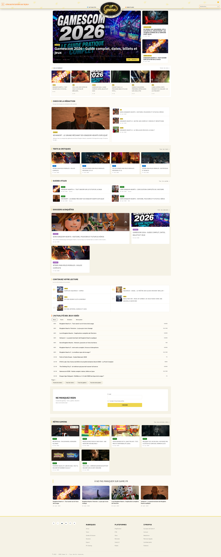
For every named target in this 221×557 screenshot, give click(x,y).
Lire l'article (132, 59)
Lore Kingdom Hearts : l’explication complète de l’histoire (77, 333)
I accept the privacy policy (116, 401)
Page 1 (53, 380)
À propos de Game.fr (149, 528)
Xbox (116, 535)
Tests (61, 319)
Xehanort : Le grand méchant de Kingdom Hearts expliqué (78, 338)
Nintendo (117, 539)
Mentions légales (148, 539)
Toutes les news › (58, 382)
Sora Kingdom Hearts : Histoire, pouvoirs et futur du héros (78, 342)
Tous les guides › (82, 382)
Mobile (116, 545)
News (54, 319)
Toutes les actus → (165, 68)
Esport (88, 542)
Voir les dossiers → (164, 210)
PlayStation (118, 528)
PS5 (116, 532)
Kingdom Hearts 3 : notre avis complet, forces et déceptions (79, 347)
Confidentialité (148, 542)
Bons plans (79, 319)
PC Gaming (89, 545)
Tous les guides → (164, 181)
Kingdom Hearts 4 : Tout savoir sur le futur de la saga (76, 323)
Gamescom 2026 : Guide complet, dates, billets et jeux (96, 50)
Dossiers (69, 319)
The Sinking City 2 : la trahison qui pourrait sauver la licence (78, 366)
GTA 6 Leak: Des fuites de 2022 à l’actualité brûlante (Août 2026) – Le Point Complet (86, 362)
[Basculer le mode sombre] (218, 2)
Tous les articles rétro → (162, 422)
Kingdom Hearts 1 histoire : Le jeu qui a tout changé (75, 328)
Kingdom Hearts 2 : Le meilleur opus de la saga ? (74, 352)
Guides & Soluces (90, 535)
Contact (146, 532)
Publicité (146, 545)
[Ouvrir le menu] (2, 4)
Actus (87, 528)
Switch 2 (117, 542)
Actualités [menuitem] (92, 7)
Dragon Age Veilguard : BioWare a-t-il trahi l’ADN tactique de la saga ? (81, 376)
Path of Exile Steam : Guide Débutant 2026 (73, 357)
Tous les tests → (165, 149)
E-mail (109, 394)
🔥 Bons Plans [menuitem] (129, 7)
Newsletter (147, 535)
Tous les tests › (70, 382)
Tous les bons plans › (96, 382)
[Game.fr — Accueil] (110, 9)
